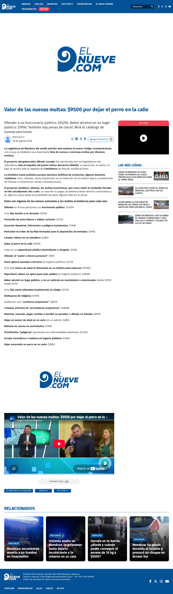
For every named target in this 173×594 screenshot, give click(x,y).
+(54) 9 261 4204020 (86, 577)
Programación (29, 9)
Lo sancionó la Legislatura (18, 490)
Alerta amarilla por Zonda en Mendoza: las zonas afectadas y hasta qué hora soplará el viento (135, 204)
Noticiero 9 (67, 4)
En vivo (44, 9)
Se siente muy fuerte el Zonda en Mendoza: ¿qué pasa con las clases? (151, 190)
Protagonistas (84, 4)
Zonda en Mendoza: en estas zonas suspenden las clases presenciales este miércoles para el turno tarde (135, 176)
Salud (39, 588)
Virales (49, 588)
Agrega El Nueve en (99, 139)
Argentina (52, 4)
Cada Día (38, 4)
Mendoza (26, 4)
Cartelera (9, 588)
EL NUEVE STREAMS (104, 4)
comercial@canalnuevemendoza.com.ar (56, 577)
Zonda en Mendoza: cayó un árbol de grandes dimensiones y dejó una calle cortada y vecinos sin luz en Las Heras (152, 219)
